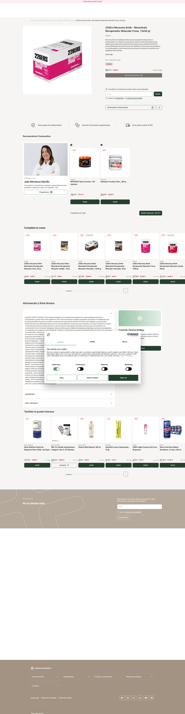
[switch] (80, 369)
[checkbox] (106, 98)
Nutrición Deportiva (56, 20)
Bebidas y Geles (69, 20)
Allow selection (92, 378)
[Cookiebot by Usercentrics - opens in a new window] (129, 334)
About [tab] (124, 342)
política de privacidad (134, 98)
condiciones (119, 98)
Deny (62, 378)
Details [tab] (92, 342)
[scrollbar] (92, 291)
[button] (76, 676)
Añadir (85, 202)
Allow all (123, 378)
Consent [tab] (60, 342)
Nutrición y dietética (42, 20)
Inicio (32, 20)
